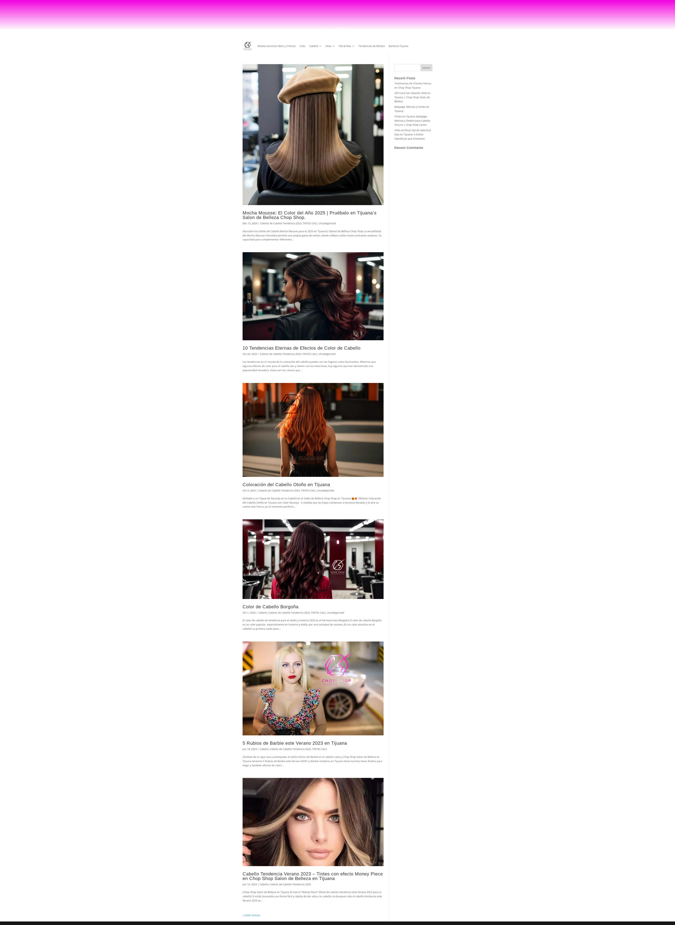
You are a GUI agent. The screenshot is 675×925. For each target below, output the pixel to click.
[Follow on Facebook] (318, 31)
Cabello (313, 46)
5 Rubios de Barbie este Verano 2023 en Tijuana (295, 743)
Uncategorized (327, 223)
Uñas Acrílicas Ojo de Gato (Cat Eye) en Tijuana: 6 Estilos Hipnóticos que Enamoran (412, 134)
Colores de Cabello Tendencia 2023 (280, 223)
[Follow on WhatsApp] (347, 31)
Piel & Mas (345, 46)
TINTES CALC (310, 223)
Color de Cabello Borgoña (270, 606)
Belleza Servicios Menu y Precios (277, 46)
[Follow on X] (328, 31)
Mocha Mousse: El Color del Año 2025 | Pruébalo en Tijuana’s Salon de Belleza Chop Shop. (310, 215)
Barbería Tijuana (398, 46)
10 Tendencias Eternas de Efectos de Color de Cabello (302, 348)
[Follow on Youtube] (356, 31)
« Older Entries (251, 915)
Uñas (328, 46)
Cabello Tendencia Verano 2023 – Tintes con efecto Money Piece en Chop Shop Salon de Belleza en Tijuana (313, 876)
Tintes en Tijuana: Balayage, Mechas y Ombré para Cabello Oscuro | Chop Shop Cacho (412, 121)
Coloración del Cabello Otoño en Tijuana (286, 484)
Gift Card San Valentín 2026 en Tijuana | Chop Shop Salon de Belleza (412, 97)
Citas (302, 46)
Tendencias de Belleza (371, 46)
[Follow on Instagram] (337, 31)
